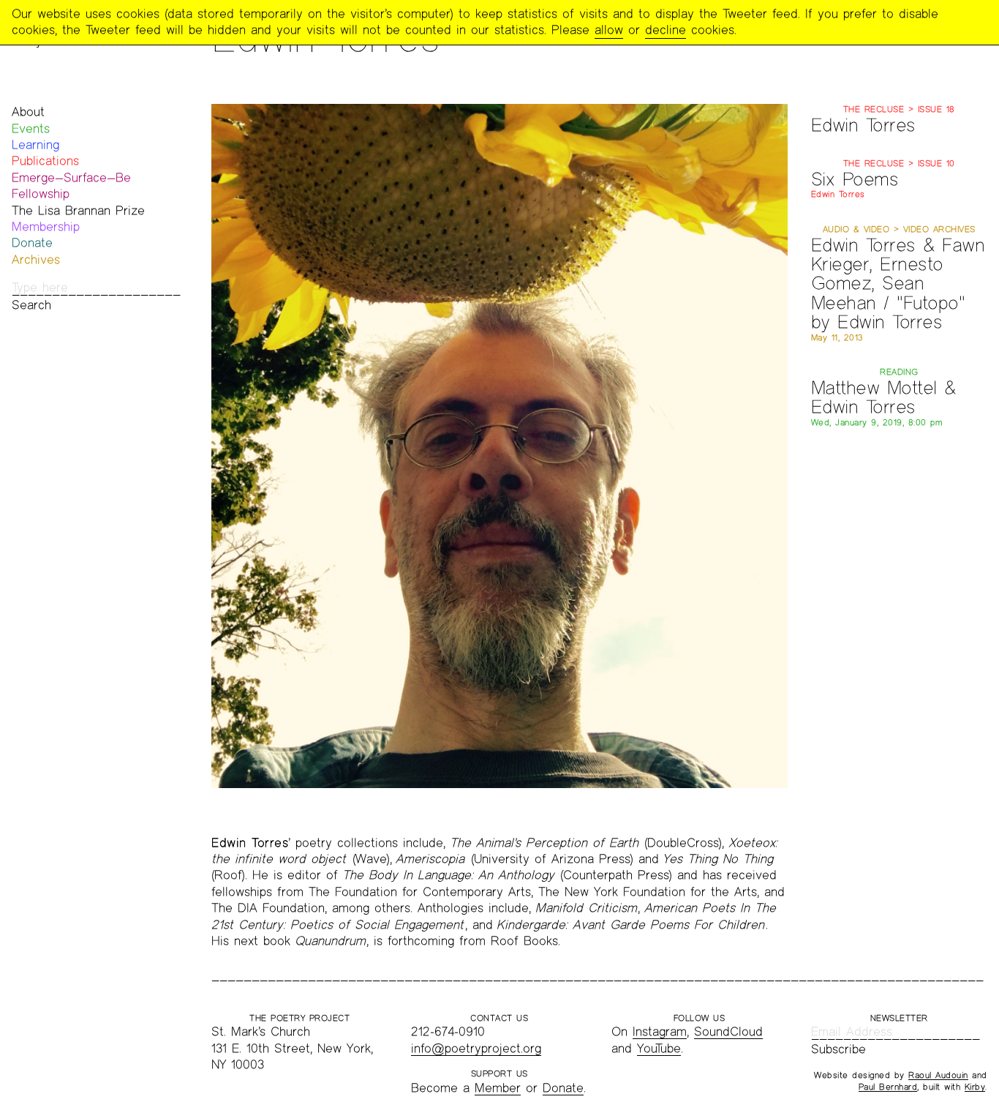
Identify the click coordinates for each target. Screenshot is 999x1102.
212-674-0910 (448, 1031)
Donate (32, 242)
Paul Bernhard (888, 1087)
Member (498, 1087)
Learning (35, 144)
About (28, 111)
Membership (46, 226)
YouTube (659, 1048)
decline (665, 29)
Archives (36, 259)
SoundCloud (728, 1031)
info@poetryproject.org (476, 1048)
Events (31, 128)
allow (609, 29)
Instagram (660, 1031)
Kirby (975, 1087)
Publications (45, 160)
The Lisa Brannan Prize (78, 210)
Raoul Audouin (938, 1075)
